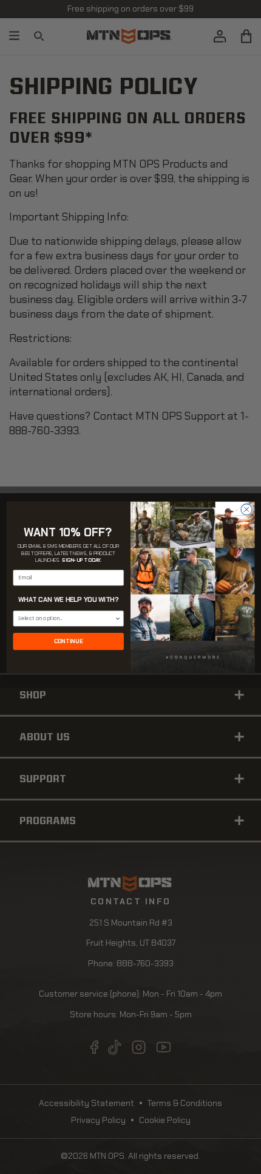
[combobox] (66, 618)
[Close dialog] (246, 508)
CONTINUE (68, 641)
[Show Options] (118, 618)
